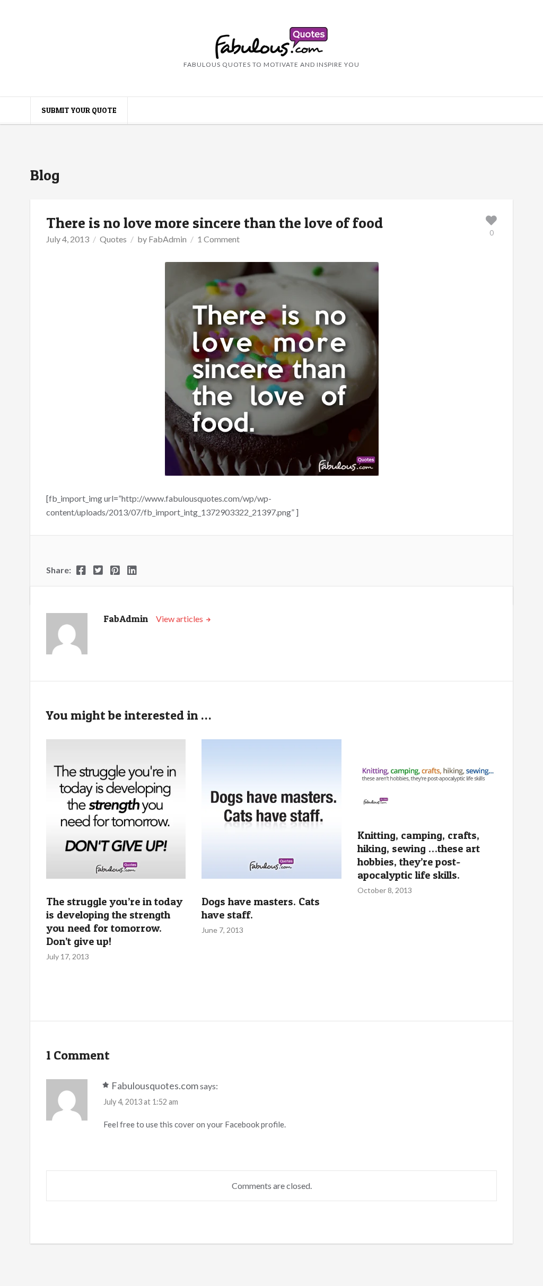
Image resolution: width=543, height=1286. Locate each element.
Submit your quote (79, 110)
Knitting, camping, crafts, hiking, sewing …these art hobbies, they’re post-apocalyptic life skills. (418, 855)
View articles (180, 619)
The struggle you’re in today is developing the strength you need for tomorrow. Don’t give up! (114, 921)
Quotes (113, 239)
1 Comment (218, 239)
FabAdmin (167, 239)
